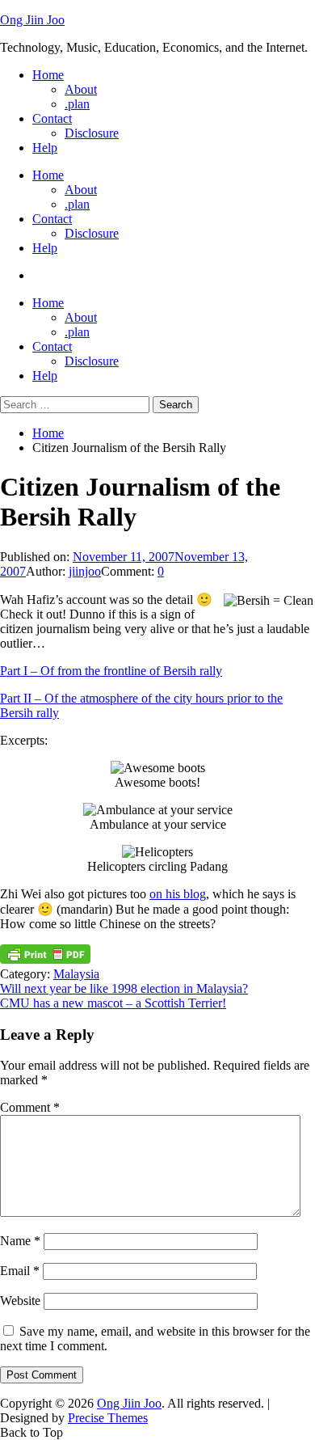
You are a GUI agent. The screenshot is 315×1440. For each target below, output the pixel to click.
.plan (77, 104)
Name (20, 1241)
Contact (52, 118)
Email (20, 1270)
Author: (47, 571)
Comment (30, 1107)
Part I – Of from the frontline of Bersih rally (111, 671)
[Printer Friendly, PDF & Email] (45, 959)
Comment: (129, 571)
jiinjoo (85, 571)
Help (44, 147)
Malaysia (76, 974)
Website (20, 1300)
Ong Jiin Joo (32, 20)
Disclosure (92, 133)
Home (48, 75)
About (81, 89)
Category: (26, 974)
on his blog (177, 894)
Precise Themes (108, 1418)
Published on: (36, 557)
